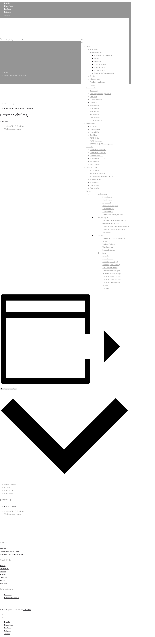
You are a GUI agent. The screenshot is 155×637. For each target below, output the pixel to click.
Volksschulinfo (91, 88)
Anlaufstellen (102, 194)
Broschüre (105, 285)
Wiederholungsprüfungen (13, 129)
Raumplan (105, 256)
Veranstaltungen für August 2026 (15, 75)
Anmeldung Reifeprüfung (111, 282)
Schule (88, 46)
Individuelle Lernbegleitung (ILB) (101, 176)
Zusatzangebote (95, 117)
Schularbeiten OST (96, 179)
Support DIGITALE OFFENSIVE (114, 220)
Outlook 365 (8, 490)
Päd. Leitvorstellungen (97, 82)
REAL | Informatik (96, 141)
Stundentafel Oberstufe (97, 173)
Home (6, 72)
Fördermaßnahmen (108, 244)
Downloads (102, 253)
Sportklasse (93, 135)
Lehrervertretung (99, 67)
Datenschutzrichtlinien (11, 598)
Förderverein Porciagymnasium (104, 73)
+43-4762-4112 (5, 548)
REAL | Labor (94, 138)
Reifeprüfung (94, 182)
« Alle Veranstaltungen (7, 104)
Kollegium (97, 61)
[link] (22, 40)
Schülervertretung (100, 64)
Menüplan (105, 288)
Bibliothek (105, 241)
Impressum (7, 595)
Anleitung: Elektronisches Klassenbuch (115, 226)
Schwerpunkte (94, 105)
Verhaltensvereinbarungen (111, 271)
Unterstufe (93, 102)
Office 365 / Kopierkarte (110, 223)
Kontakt (7, 3)
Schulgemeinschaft (96, 52)
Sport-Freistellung (108, 259)
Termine (7, 15)
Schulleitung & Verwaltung (103, 55)
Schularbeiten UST (96, 156)
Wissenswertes (95, 79)
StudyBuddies (94, 114)
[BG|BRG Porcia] (63, 33)
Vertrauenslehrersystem (110, 206)
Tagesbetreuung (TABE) (98, 159)
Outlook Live (8, 493)
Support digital (103, 217)
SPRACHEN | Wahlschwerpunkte (101, 144)
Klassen (96, 58)
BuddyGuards (94, 111)
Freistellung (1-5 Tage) (110, 262)
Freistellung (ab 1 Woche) (111, 265)
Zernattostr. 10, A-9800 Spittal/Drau (12, 554)
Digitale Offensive (96, 100)
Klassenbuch (8, 6)
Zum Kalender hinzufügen (8, 389)
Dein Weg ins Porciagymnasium (100, 94)
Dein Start (93, 97)
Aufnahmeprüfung (96, 120)
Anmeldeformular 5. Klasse (111, 279)
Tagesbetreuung (95, 108)
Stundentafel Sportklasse (98, 153)
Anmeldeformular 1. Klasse (111, 276)
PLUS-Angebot (95, 170)
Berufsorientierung (108, 250)
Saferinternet (106, 232)
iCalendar (7, 487)
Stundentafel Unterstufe (98, 150)
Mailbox (3, 575)
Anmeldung (94, 91)
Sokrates (3, 572)
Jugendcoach (106, 203)
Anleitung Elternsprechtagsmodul (113, 229)
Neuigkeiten (94, 49)
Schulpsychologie (108, 209)
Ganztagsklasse (95, 129)
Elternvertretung (99, 70)
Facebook (7, 9)
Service (88, 191)
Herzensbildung (95, 132)
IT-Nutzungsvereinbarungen (111, 273)
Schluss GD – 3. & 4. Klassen (15, 126)
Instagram (7, 12)
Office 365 (3, 577)
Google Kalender (10, 484)
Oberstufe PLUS (91, 167)
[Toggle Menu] (82, 39)
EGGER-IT (27, 610)
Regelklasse (94, 126)
